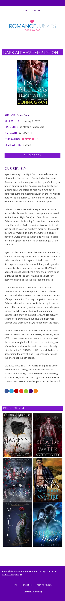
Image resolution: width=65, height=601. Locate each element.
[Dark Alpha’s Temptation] (32, 82)
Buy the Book (32, 155)
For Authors (27, 585)
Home (14, 585)
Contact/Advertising (33, 592)
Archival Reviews (44, 585)
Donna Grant (23, 115)
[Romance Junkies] (32, 25)
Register (36, 10)
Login (25, 10)
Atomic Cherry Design (12, 574)
